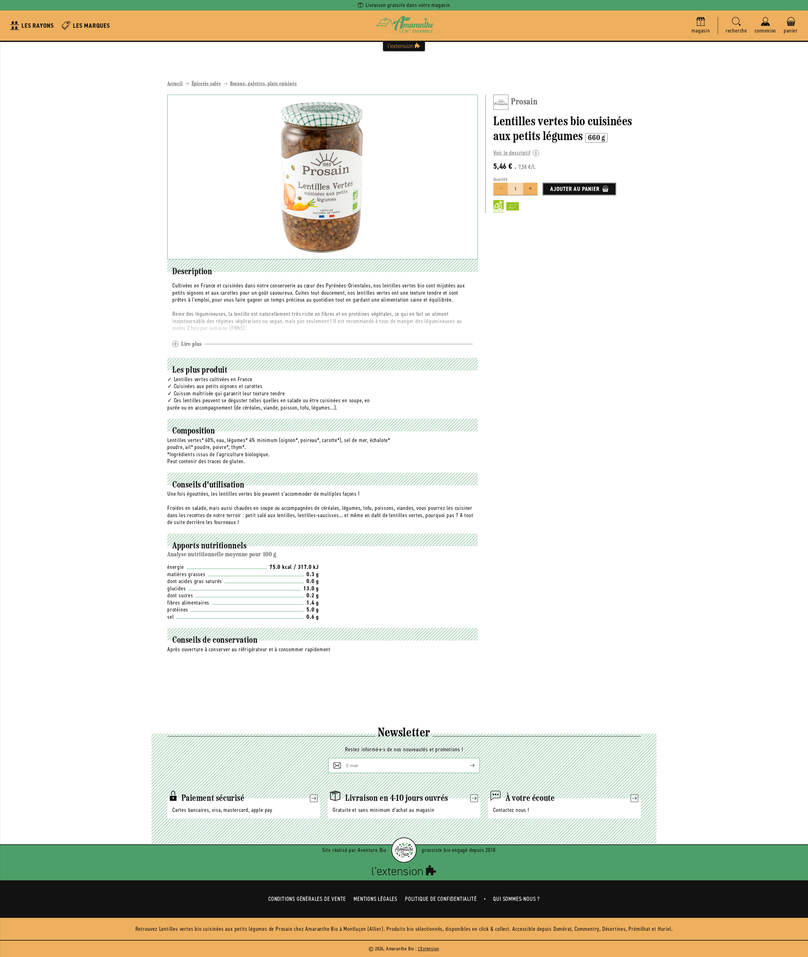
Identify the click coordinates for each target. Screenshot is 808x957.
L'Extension (428, 948)
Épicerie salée (206, 83)
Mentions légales (375, 899)
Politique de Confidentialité (441, 899)
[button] (736, 25)
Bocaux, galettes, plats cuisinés (263, 83)
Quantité (500, 179)
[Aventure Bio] (404, 850)
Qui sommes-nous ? (516, 899)
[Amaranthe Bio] (404, 25)
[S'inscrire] (467, 765)
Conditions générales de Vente (307, 899)
